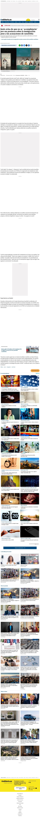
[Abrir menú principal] (38, 19)
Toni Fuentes (23, 725)
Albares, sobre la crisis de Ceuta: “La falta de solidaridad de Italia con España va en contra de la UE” (9, 617)
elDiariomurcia (3, 708)
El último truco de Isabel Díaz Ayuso (8, 565)
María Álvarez (3, 566)
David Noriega (3, 636)
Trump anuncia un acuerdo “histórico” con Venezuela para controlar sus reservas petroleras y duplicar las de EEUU (25, 25)
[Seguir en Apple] (30, 782)
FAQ (20, 804)
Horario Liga (30, 777)
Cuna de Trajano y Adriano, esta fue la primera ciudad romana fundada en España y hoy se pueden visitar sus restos (9, 758)
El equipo (20, 795)
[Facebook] (22, 45)
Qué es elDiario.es (20, 793)
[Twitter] (26, 45)
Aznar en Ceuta (24, 565)
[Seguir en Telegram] (33, 788)
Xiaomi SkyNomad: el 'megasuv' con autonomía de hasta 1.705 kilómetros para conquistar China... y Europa (30, 723)
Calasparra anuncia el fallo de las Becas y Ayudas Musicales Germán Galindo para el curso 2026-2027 (10, 706)
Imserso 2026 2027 (21, 777)
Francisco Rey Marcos (24, 618)
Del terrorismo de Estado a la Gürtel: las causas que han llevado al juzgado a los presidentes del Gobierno (9, 651)
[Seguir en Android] (29, 782)
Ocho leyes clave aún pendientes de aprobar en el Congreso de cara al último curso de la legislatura (29, 634)
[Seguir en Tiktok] (29, 789)
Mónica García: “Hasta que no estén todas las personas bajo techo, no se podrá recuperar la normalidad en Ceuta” (10, 634)
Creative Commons (20, 799)
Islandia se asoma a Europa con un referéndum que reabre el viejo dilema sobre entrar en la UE (9, 685)
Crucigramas (12, 777)
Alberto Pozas (3, 653)
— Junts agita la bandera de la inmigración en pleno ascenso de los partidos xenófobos (19, 39)
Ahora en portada (4, 585)
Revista (20, 810)
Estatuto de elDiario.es (20, 798)
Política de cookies (20, 807)
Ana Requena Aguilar (24, 670)
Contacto (20, 809)
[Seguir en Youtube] (36, 788)
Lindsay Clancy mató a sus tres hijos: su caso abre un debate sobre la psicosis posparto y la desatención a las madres (29, 668)
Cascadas (17, 777)
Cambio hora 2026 (8, 777)
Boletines (20, 812)
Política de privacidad (20, 803)
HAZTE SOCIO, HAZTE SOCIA (20, 788)
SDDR (15, 777)
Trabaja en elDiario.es (20, 796)
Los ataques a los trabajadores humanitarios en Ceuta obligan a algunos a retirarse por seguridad (30, 581)
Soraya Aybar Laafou (24, 583)
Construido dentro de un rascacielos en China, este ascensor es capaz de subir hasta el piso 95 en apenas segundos (9, 741)
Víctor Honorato (3, 582)
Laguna (24, 777)
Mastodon (20, 815)
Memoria (27, 777)
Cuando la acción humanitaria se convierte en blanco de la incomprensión (30, 617)
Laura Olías (2, 670)
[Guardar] (31, 45)
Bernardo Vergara (23, 566)
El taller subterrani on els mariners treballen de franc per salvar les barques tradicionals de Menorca (29, 758)
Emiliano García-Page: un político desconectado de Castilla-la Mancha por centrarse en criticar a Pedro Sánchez (29, 741)
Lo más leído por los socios (6, 551)
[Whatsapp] (20, 45)
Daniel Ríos (22, 636)
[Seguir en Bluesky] (29, 788)
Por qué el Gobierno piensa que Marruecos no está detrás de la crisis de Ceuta (10, 580)
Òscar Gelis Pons (3, 687)
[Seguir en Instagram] (34, 788)
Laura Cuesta (3, 726)
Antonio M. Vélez (23, 653)
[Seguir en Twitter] (30, 788)
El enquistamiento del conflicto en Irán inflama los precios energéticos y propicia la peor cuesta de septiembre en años (29, 651)
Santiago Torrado (23, 760)
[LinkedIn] (29, 45)
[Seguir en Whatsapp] (30, 789)
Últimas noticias (4, 691)
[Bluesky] (24, 45)
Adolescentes (33, 777)
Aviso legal (20, 801)
